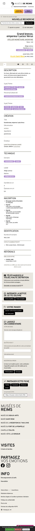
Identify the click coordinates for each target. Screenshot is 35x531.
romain (30, 50)
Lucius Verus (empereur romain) (14, 96)
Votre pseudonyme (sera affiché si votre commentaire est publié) (17, 347)
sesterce (6, 128)
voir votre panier (28, 27)
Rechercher (29, 23)
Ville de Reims (4, 490)
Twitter (7, 385)
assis (21, 107)
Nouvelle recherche (23, 19)
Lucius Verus (17, 146)
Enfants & (6, 449)
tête (15, 87)
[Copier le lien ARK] (29, 395)
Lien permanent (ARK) (9, 392)
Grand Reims (14, 490)
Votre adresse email (9, 354)
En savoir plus (31, 6)
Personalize (26, 529)
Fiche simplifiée (9, 299)
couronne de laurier (10, 89)
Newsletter (4, 481)
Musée (28, 11)
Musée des (18, 11)
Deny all (18, 529)
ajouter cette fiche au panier (13, 310)
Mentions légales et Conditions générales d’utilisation (15, 497)
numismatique (21, 50)
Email (7, 388)
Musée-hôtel (10, 434)
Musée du (12, 427)
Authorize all (10, 529)
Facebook (15, 385)
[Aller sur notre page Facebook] (3, 465)
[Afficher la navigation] (4, 3)
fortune (7, 107)
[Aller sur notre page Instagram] (8, 465)
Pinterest (23, 385)
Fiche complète (20, 299)
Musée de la (15, 423)
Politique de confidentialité (8, 500)
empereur (8, 87)
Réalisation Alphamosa (7, 493)
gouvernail (8, 109)
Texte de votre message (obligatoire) (13, 330)
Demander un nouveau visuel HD (12, 285)
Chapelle (7, 430)
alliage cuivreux (9, 176)
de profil (21, 87)
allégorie (14, 107)
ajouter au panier (15, 27)
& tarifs (8, 478)
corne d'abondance (19, 109)
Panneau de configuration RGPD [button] (9, 506)
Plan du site (4, 503)
